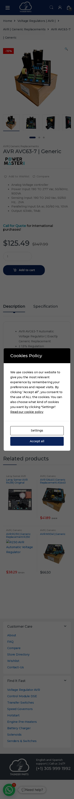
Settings (37, 430)
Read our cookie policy (26, 412)
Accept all (37, 441)
